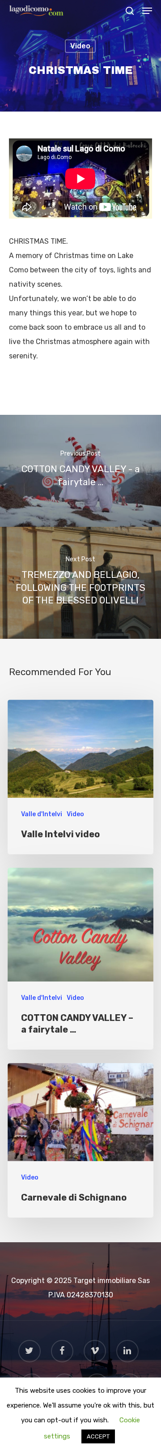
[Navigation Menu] (147, 10)
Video (80, 46)
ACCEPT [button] (98, 1436)
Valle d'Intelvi (41, 814)
